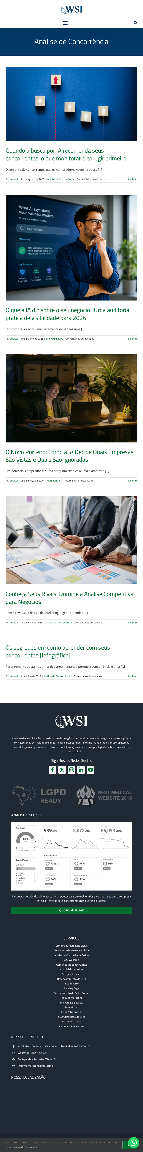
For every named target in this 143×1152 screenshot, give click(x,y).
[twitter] (62, 770)
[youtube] (90, 770)
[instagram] (71, 770)
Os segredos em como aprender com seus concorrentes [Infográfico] (58, 651)
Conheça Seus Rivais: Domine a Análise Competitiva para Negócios (70, 597)
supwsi (14, 179)
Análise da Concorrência (60, 179)
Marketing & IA (54, 338)
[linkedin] (81, 770)
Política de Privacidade (25, 1147)
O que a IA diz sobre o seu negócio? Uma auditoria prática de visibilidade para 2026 (67, 313)
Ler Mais (132, 179)
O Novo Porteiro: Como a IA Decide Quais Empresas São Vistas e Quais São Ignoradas (70, 455)
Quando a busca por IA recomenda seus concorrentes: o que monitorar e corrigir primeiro (66, 154)
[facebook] (52, 770)
